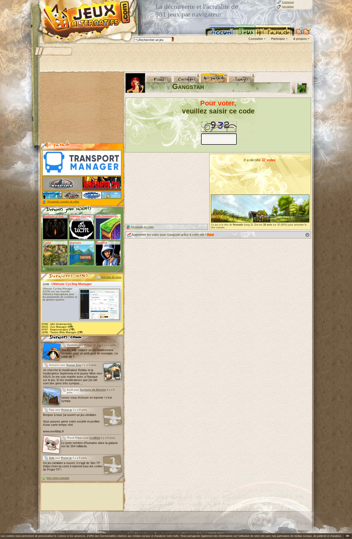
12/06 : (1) (62, 332)
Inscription (288, 6)
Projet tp (66, 410)
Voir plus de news (111, 277)
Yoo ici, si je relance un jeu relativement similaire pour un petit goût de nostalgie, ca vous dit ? (89, 353)
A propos (300, 38)
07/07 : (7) (58, 329)
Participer (278, 38)
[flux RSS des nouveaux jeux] (299, 31)
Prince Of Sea (92, 345)
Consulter (256, 38)
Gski (51, 458)
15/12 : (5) (57, 327)
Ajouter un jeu (54, 269)
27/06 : (57, 324)
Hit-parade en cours (142, 227)
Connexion (288, 2)
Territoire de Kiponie (93, 389)
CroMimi (94, 438)
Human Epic (73, 365)
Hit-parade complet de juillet (63, 201)
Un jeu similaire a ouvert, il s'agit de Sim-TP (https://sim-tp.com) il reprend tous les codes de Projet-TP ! (73, 466)
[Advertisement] (176, 57)
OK (348, 536)
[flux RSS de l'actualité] (307, 31)
